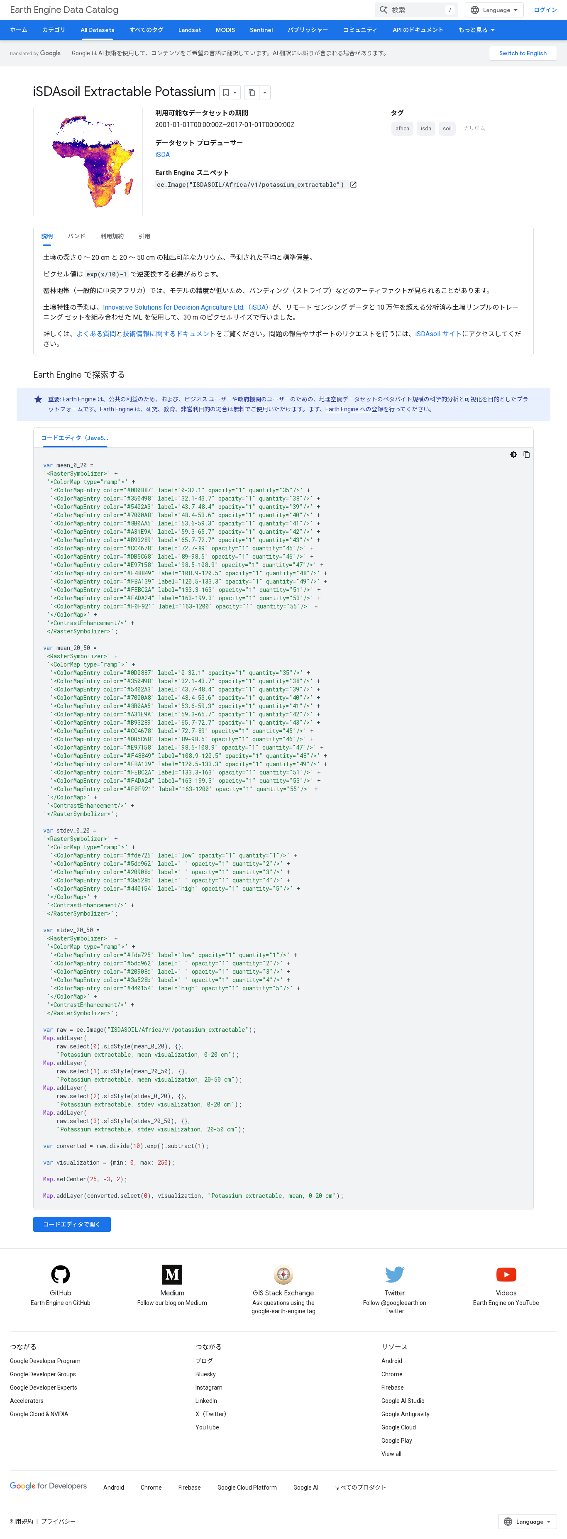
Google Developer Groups (43, 1374)
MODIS (225, 30)
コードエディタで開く (72, 1224)
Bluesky (206, 1374)
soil (447, 128)
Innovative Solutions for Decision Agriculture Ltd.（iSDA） (187, 307)
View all (391, 1454)
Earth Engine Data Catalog (64, 9)
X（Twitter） (213, 1414)
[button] (75, 437)
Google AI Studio (403, 1400)
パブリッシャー (308, 30)
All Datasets (98, 30)
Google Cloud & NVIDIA (39, 1414)
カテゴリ (54, 30)
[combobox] (416, 9)
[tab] (47, 236)
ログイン (545, 10)
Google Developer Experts (43, 1387)
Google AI (305, 1487)
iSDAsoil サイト (438, 334)
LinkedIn (206, 1400)
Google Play (396, 1440)
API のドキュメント (418, 30)
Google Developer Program (45, 1361)
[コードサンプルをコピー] (526, 454)
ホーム (18, 30)
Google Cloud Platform (247, 1487)
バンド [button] (77, 236)
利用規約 (21, 1521)
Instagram (209, 1387)
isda (426, 128)
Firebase (392, 1387)
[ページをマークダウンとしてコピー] (251, 93)
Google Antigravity (405, 1414)
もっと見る (473, 30)
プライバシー (58, 1521)
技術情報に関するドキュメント (169, 334)
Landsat (189, 30)
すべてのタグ (147, 30)
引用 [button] (144, 236)
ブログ (204, 1361)
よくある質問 (96, 334)
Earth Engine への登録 (354, 409)
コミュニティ (360, 30)
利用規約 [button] (112, 236)
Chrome (392, 1374)
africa (402, 128)
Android (391, 1361)
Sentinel (261, 30)
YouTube (207, 1427)
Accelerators (27, 1400)
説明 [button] (47, 236)
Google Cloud (398, 1427)
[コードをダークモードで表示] (513, 454)
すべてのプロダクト (360, 1487)
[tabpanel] (283, 301)
